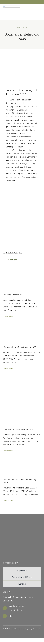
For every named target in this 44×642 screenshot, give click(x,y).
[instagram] (36, 2)
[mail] (39, 2)
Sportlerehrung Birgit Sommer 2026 (20, 347)
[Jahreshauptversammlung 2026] (22, 399)
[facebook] (33, 2)
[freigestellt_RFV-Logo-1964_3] (20, 519)
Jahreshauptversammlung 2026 (18, 429)
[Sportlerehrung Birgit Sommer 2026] (22, 332)
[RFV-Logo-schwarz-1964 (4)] (11, 6)
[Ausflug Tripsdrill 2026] (22, 278)
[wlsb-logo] (20, 545)
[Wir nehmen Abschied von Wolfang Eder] (22, 465)
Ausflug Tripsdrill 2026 (14, 295)
